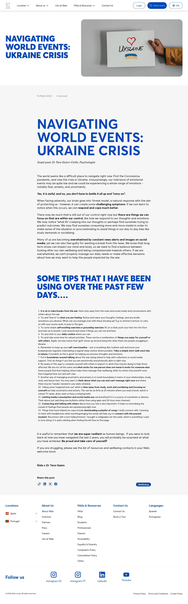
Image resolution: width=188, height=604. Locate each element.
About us (40, 5)
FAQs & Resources (83, 5)
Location (21, 5)
